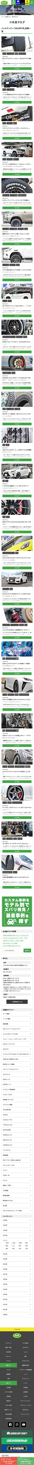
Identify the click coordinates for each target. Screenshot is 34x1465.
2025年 (5, 1225)
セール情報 (6, 1014)
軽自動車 (5, 1155)
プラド (25, 938)
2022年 (5, 1240)
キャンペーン (8, 1356)
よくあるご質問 (8, 1405)
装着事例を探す (13, 3)
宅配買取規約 (8, 1418)
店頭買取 (25, 1392)
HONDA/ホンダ (7, 1135)
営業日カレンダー (8, 1409)
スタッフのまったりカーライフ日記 (12, 1211)
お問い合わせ (25, 1409)
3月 (13, 1248)
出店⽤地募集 (8, 1414)
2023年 (5, 1235)
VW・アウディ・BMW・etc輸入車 (11, 1160)
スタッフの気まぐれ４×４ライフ (11, 946)
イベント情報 (6, 1019)
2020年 (5, 1259)
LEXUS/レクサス (7, 1120)
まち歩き (5, 1115)
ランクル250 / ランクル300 (10, 1034)
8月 (7, 1246)
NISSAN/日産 (7, 1130)
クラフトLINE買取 (8, 1392)
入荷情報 (5, 1190)
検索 (26, 950)
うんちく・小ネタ (7, 1094)
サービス (8, 1369)
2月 (20, 1248)
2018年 (5, 1269)
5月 (27, 1246)
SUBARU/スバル (7, 1145)
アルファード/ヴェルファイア (10, 938)
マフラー (5, 1170)
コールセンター (22, 3)
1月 (27, 1248)
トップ (2, 16)
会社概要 (8, 1387)
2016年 (5, 1279)
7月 (13, 1246)
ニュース (25, 1352)
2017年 (5, 1274)
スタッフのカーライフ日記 (10, 943)
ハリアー (21, 938)
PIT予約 (25, 1396)
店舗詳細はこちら (17, 1002)
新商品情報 (6, 1195)
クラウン (17, 940)
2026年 (5, 1220)
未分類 (5, 1206)
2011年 (5, 1304)
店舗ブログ (7, 16)
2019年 (5, 1264)
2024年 (5, 1230)
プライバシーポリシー (25, 1414)
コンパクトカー (7, 1150)
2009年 (5, 1314)
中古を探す (8, 1352)
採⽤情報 (25, 1387)
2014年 (5, 1289)
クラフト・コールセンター (25, 1401)
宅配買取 (8, 1396)
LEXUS (5, 940)
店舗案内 (27, 3)
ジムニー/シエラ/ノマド (22, 935)
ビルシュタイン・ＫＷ (8, 1165)
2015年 (5, 1284)
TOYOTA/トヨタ (7, 1125)
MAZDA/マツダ (7, 1140)
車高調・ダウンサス (8, 1100)
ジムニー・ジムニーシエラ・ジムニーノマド (14, 1039)
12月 (7, 1243)
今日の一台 (6, 1175)
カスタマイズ (25, 1347)
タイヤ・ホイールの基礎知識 (25, 1369)
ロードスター (11, 940)
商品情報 (5, 1024)
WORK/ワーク (7, 1084)
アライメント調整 (7, 1105)
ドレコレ (5, 1180)
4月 (7, 1248)
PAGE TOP (17, 1329)
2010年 (5, 1309)
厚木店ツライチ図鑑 (8, 1064)
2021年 (5, 1254)
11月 (13, 1243)
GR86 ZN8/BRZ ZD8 (9, 935)
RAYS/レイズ (6, 1079)
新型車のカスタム (8, 1200)
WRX (21, 940)
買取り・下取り (7, 1185)
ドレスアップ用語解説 (9, 1089)
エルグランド (6, 1074)
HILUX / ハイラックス (9, 1044)
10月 (20, 1243)
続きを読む (17, 68)
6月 (20, 1246)
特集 (25, 1356)
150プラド (6, 1049)
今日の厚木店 (7, 1110)
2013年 (5, 1294)
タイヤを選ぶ (25, 1343)
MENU (31, 3)
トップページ (8, 1343)
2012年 (5, 1299)
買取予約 (8, 1401)
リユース (8, 1361)
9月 (27, 1243)
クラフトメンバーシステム (25, 1405)
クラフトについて (25, 1361)
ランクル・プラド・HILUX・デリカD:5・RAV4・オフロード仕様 (17, 1054)
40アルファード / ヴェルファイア (11, 1029)
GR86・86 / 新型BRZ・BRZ (10, 1059)
